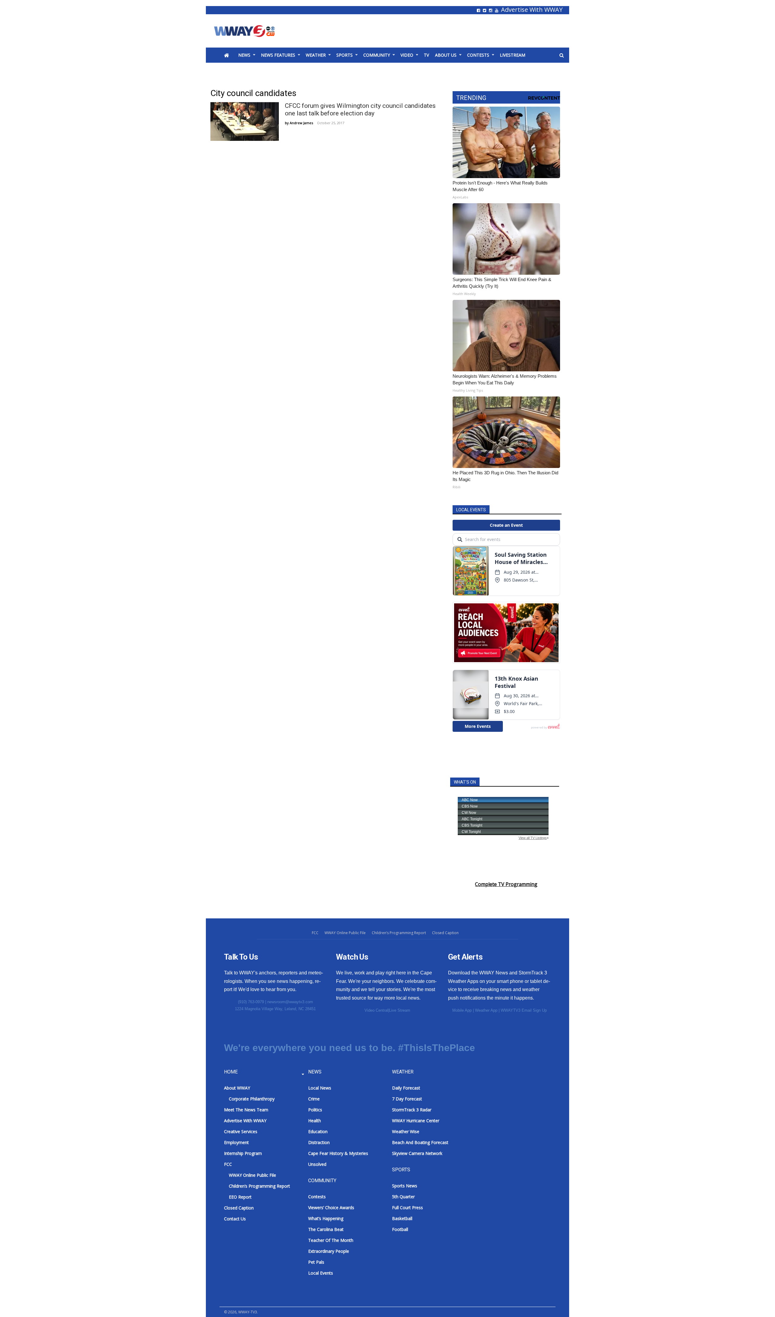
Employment (236, 1142)
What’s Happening (325, 1218)
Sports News (404, 1186)
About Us (446, 55)
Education (318, 1131)
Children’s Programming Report (399, 932)
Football (400, 1229)
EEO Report (240, 1197)
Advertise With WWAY (531, 10)
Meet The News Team (246, 1110)
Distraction (319, 1142)
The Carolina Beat (326, 1229)
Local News (319, 1088)
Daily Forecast (406, 1088)
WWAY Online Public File (345, 932)
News (244, 55)
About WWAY (237, 1088)
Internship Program (243, 1153)
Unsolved (317, 1164)
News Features (278, 55)
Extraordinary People (328, 1251)
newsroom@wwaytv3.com (290, 1002)
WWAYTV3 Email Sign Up (524, 1010)
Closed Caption (445, 932)
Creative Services (240, 1131)
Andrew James (301, 123)
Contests (478, 55)
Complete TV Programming (506, 884)
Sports (344, 55)
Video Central (376, 1010)
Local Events (320, 1273)
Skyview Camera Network (417, 1153)
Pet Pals (316, 1262)
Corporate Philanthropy (252, 1099)
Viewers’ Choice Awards (331, 1207)
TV (426, 55)
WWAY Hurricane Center (415, 1120)
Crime (314, 1099)
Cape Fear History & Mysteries (338, 1153)
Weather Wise (405, 1131)
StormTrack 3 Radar (411, 1110)
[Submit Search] (561, 55)
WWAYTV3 (251, 31)
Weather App (486, 1010)
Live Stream (399, 1010)
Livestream (512, 55)
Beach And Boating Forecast (420, 1142)
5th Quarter (403, 1196)
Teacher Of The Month (330, 1240)
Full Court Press (407, 1207)
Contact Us (235, 1219)
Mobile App (462, 1010)
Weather (316, 55)
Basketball (402, 1218)
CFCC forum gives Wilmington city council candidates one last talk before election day (360, 109)
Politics (315, 1110)
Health (314, 1120)
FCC (315, 932)
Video (407, 55)
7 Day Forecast (407, 1099)
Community (376, 55)
